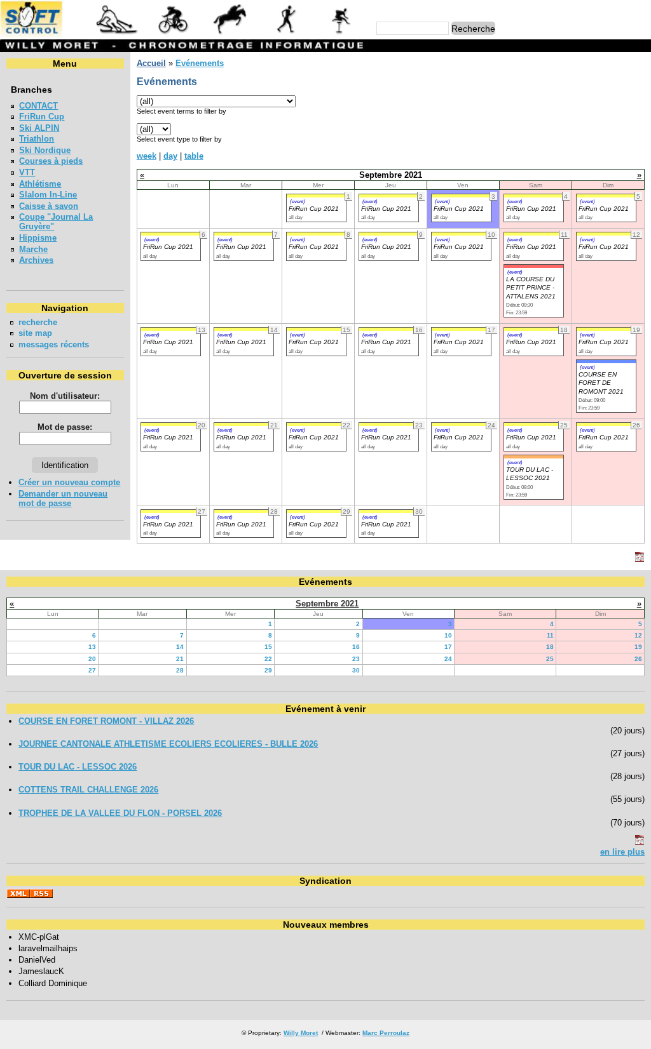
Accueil (151, 63)
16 (356, 646)
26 (638, 658)
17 (448, 646)
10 (448, 635)
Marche (33, 249)
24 (448, 658)
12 (638, 635)
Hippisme (38, 238)
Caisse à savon (48, 206)
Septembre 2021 (327, 603)
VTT (27, 172)
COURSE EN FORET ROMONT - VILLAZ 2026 (106, 721)
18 (550, 646)
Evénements (199, 63)
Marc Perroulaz (385, 1032)
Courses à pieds (51, 161)
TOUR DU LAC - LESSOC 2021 (529, 473)
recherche (37, 322)
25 (550, 658)
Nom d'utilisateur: (65, 396)
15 (268, 646)
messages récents (53, 344)
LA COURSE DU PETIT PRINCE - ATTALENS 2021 (531, 288)
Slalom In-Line (48, 194)
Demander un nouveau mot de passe (62, 498)
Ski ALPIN (39, 128)
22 (268, 658)
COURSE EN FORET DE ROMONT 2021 (601, 383)
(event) (297, 201)
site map (35, 333)
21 (180, 658)
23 (356, 658)
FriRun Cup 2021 (314, 208)
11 (550, 635)
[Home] (183, 34)
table (193, 156)
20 (92, 658)
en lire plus (622, 852)
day (170, 156)
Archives (36, 260)
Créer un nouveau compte (69, 482)
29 (268, 670)
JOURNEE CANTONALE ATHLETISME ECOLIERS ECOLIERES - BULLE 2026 (168, 744)
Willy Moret (301, 1032)
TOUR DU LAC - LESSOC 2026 (77, 767)
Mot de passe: (65, 427)
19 (638, 646)
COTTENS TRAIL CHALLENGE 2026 (88, 789)
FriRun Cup (41, 116)
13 (92, 646)
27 (92, 670)
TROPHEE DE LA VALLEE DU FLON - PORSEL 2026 (120, 813)
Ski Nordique (45, 150)
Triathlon (36, 139)
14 (180, 646)
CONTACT (38, 105)
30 (356, 670)
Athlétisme (40, 184)
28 (180, 670)
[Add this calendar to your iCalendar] (639, 559)
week (146, 156)
